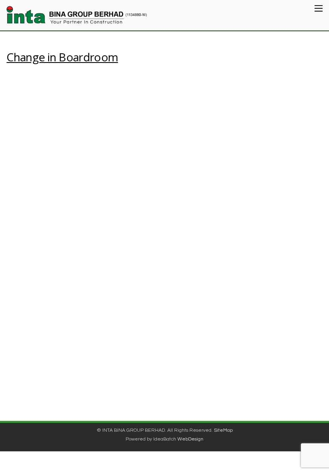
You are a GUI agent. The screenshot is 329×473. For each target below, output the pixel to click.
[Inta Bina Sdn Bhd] (76, 19)
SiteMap (223, 430)
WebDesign (190, 439)
